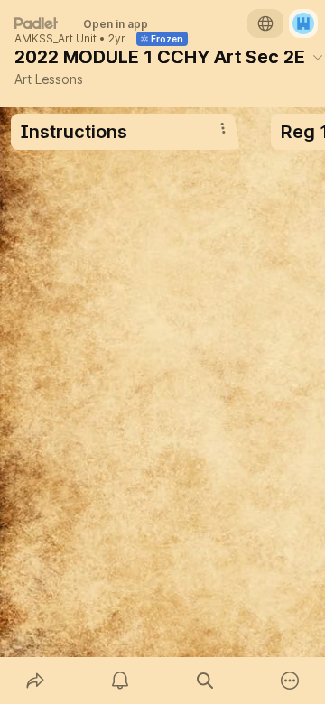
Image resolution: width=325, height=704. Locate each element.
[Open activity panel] (120, 680)
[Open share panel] (35, 680)
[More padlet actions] (289, 680)
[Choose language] (265, 23)
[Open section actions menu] (223, 128)
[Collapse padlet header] (317, 56)
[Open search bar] (205, 680)
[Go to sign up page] (303, 23)
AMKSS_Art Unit (55, 38)
